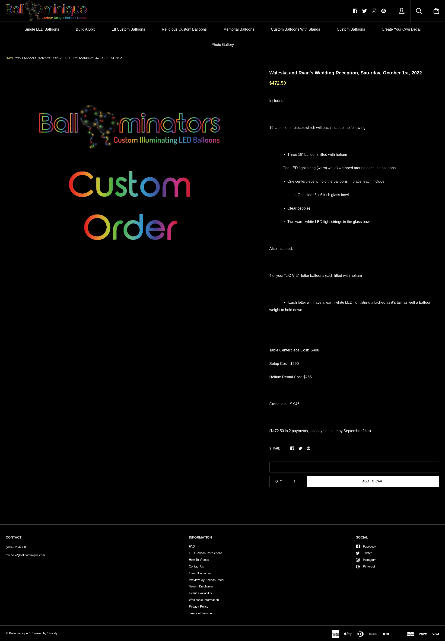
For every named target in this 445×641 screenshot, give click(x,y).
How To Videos (199, 559)
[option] (130, 179)
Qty (278, 481)
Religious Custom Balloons (184, 29)
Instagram (369, 559)
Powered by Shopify (44, 633)
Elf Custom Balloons (128, 29)
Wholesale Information (204, 600)
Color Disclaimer (200, 573)
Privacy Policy (198, 606)
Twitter (367, 553)
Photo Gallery (222, 45)
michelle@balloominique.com (25, 555)
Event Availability (200, 593)
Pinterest (369, 566)
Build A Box (85, 29)
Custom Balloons (351, 29)
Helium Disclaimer (201, 586)
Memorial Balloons (238, 29)
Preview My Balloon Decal (206, 580)
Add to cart (373, 481)
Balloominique (18, 633)
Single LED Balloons (42, 29)
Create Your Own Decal (401, 29)
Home (10, 58)
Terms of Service (200, 613)
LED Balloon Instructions (205, 553)
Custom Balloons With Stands (295, 29)
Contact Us (196, 566)
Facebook (369, 546)
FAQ (192, 546)
